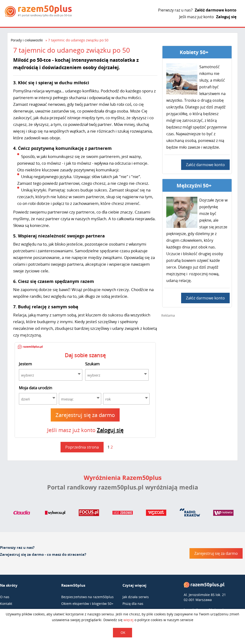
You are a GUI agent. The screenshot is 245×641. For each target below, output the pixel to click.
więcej (128, 620)
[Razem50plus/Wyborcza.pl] (55, 514)
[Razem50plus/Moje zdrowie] (122, 514)
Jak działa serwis (135, 597)
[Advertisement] (197, 355)
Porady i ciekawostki (27, 40)
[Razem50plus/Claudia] (21, 514)
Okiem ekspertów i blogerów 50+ (87, 603)
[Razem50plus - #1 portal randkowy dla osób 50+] (204, 586)
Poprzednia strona (82, 447)
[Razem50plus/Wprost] (156, 514)
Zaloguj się (226, 16)
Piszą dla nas (132, 603)
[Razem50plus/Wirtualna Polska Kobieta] (223, 514)
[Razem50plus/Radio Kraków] (190, 514)
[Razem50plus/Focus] (89, 514)
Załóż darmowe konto (215, 10)
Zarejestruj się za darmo (85, 414)
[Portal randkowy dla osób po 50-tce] (38, 11)
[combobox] (50, 375)
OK (123, 632)
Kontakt (6, 603)
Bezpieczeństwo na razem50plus (87, 597)
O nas (4, 597)
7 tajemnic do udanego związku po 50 (78, 40)
